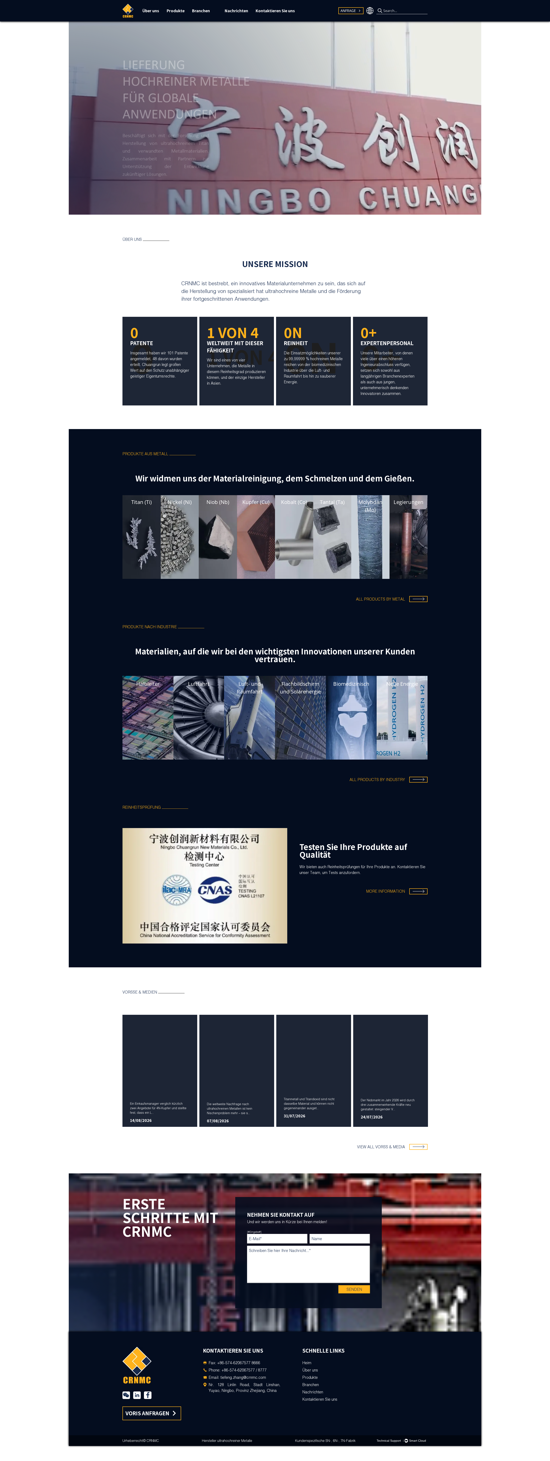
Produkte (176, 10)
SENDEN (354, 1289)
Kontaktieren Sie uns (275, 10)
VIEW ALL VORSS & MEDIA (381, 1146)
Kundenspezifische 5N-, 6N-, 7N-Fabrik (325, 1440)
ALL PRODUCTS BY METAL (380, 599)
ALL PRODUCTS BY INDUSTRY (377, 779)
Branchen (201, 10)
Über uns (150, 10)
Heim (306, 1362)
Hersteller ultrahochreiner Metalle (227, 1440)
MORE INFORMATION (385, 891)
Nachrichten (236, 10)
